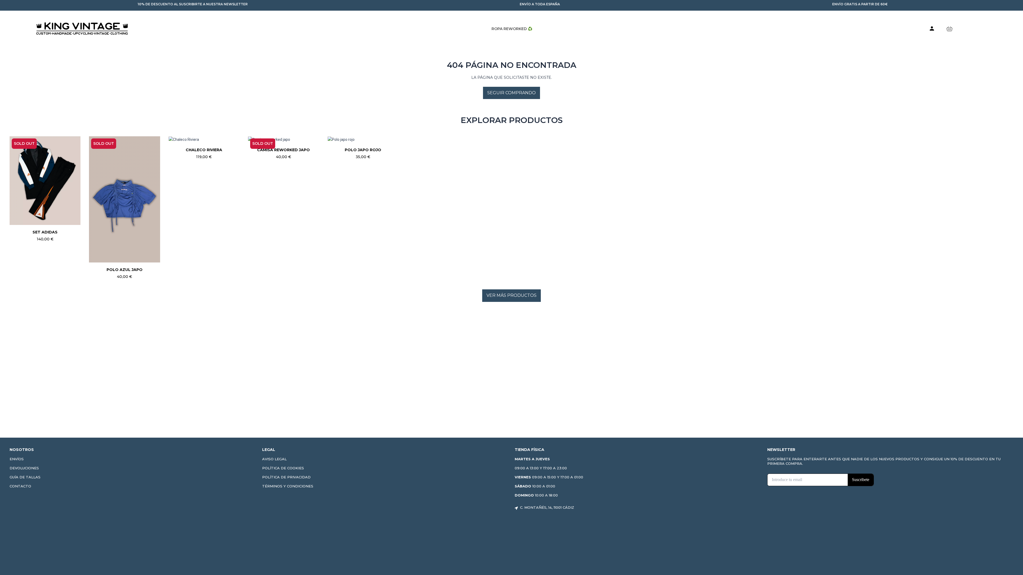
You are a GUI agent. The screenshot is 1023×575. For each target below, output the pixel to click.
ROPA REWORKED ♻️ (512, 28)
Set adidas (45, 232)
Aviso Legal (274, 459)
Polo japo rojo (363, 149)
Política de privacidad (286, 477)
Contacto (20, 486)
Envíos (17, 459)
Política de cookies (283, 468)
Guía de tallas (25, 477)
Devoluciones (24, 468)
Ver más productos (511, 295)
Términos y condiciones (287, 486)
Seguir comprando (511, 92)
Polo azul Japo (125, 269)
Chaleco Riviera (204, 149)
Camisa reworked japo (283, 149)
